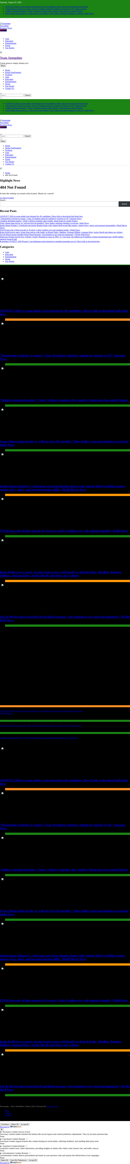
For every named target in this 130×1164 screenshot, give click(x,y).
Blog (7, 1111)
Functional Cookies (10, 1139)
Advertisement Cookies (11, 1153)
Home (7, 70)
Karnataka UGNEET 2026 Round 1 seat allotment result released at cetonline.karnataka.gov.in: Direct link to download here (50, 241)
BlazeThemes (52, 1106)
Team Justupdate (11, 57)
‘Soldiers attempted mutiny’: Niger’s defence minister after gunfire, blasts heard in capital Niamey (44, 11)
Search (2, 200)
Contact (8, 1115)
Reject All (14, 1124)
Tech (8, 75)
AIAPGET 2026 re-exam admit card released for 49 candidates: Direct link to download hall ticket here (46, 7)
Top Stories (9, 48)
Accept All (24, 1124)
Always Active (24, 1132)
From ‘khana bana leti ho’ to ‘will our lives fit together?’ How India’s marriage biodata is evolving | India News (49, 13)
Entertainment (10, 43)
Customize (5, 1124)
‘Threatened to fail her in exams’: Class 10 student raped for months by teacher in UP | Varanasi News (46, 9)
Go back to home (7, 198)
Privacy (8, 1113)
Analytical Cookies (10, 1146)
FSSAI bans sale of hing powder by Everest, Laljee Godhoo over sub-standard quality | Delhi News (40, 230)
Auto (7, 39)
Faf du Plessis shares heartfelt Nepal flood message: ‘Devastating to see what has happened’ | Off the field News (45, 235)
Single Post (13, 72)
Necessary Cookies (10, 1132)
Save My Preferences (19, 1160)
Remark (22, 1139)
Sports (7, 45)
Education (9, 41)
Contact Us (9, 88)
